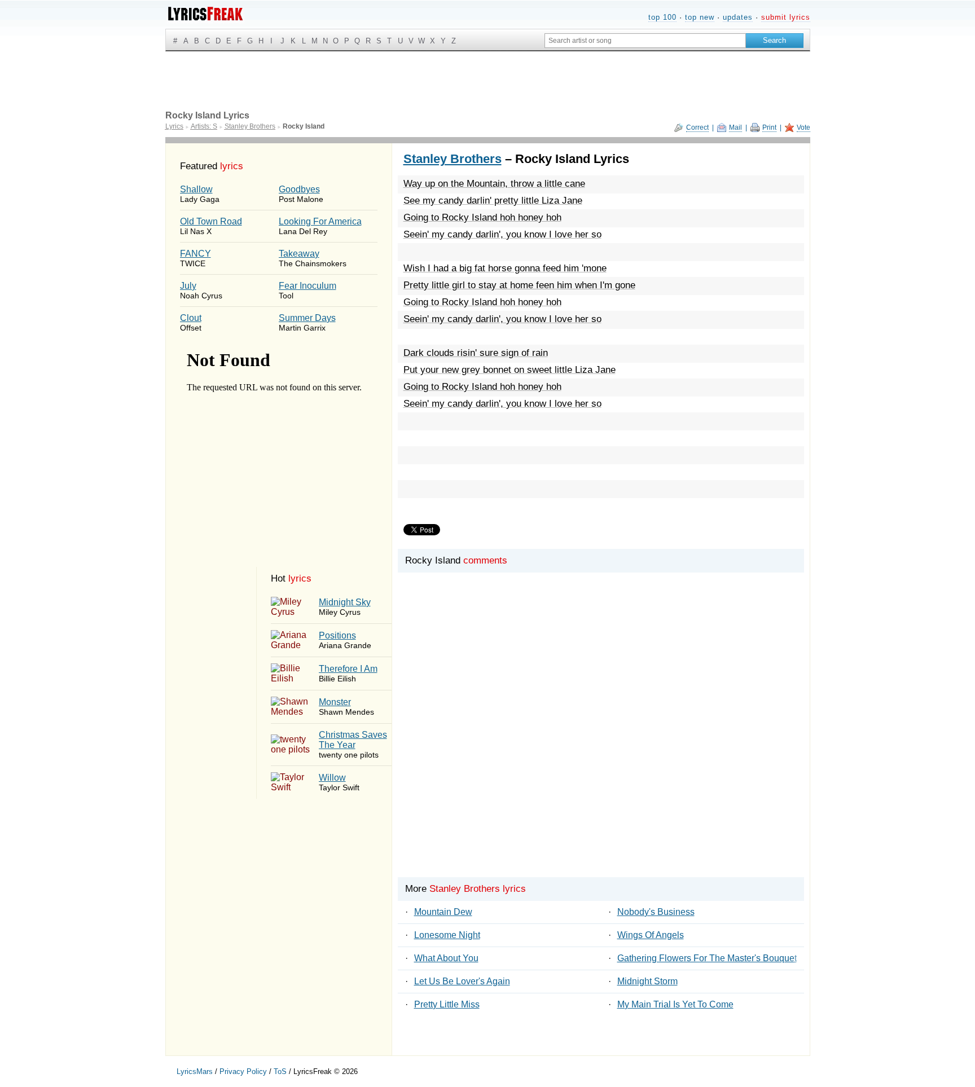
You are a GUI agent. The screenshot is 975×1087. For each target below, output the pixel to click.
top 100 (662, 17)
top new (699, 17)
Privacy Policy (243, 1071)
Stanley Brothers (452, 159)
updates (738, 17)
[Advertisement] (601, 744)
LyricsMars (195, 1071)
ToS (280, 1071)
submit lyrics (785, 17)
